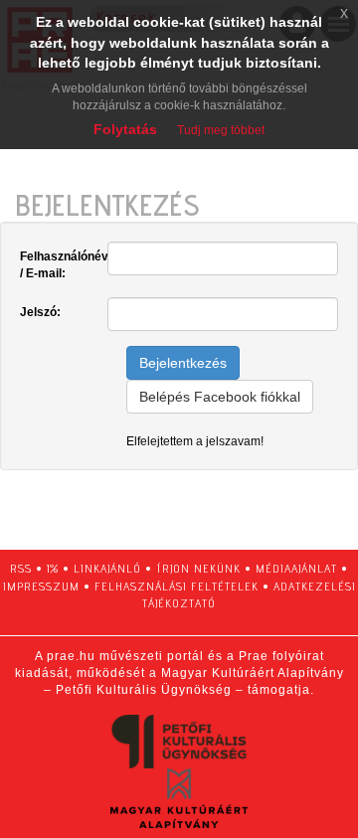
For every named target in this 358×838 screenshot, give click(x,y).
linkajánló (107, 568)
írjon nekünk (198, 568)
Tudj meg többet (221, 130)
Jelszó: (40, 312)
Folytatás (125, 129)
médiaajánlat (296, 568)
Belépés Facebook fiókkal (219, 397)
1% (53, 568)
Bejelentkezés (183, 363)
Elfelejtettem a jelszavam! (195, 441)
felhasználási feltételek (176, 586)
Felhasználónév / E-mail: (56, 265)
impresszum (41, 586)
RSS (21, 568)
